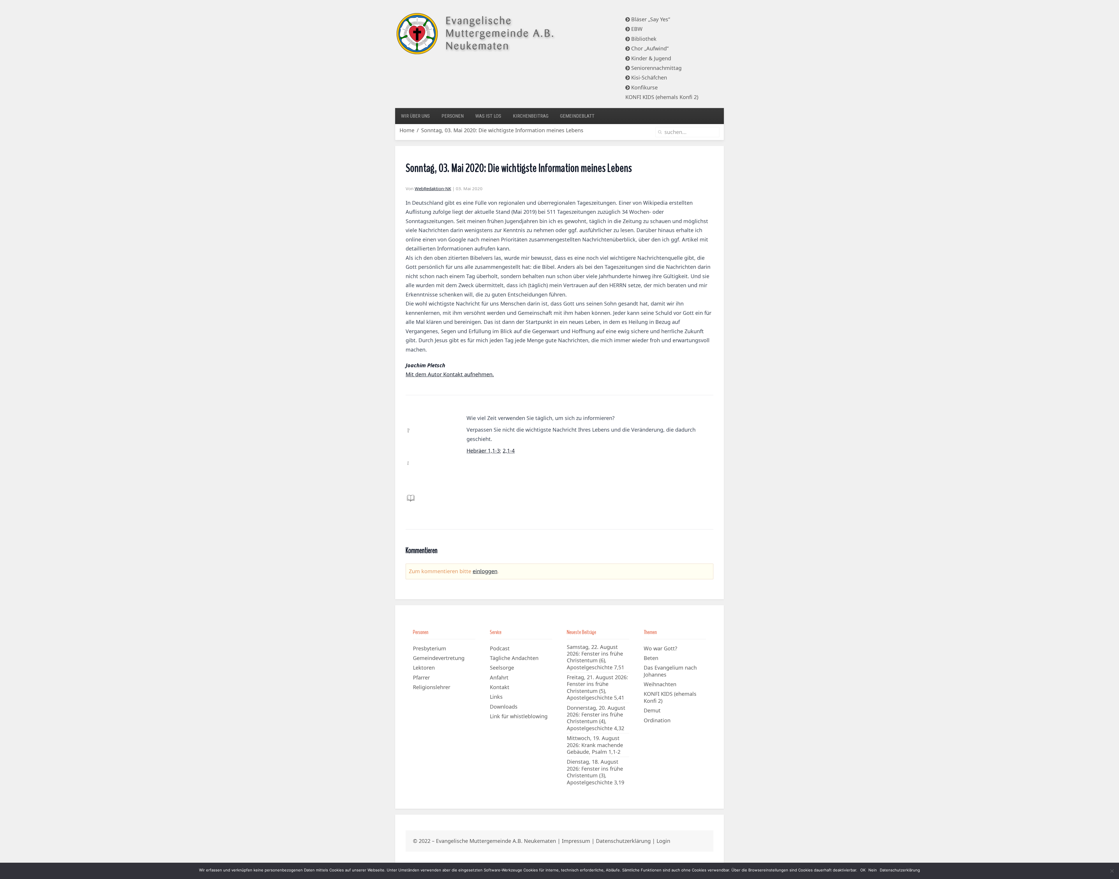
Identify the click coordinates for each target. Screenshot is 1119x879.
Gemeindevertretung (439, 657)
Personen (452, 116)
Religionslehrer (431, 687)
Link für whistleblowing (519, 716)
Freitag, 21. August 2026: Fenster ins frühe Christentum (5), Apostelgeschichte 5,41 (597, 687)
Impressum (576, 840)
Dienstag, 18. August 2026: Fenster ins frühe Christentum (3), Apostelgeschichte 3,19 (595, 772)
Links (496, 696)
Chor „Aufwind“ (649, 48)
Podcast (500, 648)
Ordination (657, 720)
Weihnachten (660, 684)
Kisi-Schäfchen (648, 77)
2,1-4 (509, 450)
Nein (872, 870)
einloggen (485, 571)
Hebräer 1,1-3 (483, 450)
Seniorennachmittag (656, 67)
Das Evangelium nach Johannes (670, 671)
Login (663, 840)
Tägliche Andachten (514, 657)
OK (862, 870)
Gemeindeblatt (577, 116)
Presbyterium (429, 648)
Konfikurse (644, 87)
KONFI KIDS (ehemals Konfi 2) (661, 96)
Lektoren (424, 667)
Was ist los (488, 116)
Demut (652, 710)
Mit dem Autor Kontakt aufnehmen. (450, 374)
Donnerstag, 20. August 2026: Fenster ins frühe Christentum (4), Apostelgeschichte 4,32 (596, 718)
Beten (651, 657)
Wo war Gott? (660, 648)
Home (407, 130)
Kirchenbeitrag (530, 116)
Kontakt (499, 687)
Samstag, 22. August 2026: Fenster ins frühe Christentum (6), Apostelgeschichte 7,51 (595, 657)
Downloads (504, 706)
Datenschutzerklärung (623, 840)
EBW (636, 28)
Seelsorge (502, 667)
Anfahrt (499, 677)
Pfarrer (421, 677)
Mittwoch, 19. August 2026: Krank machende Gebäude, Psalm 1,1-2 (595, 745)
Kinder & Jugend (650, 58)
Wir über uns (415, 116)
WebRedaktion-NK (433, 188)
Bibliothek (643, 38)
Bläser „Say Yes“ (650, 19)
